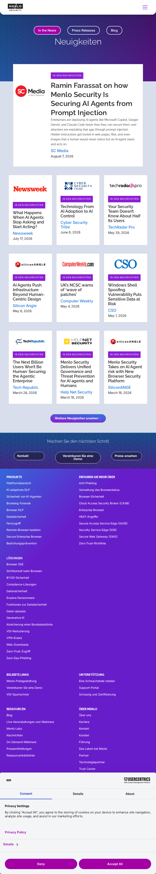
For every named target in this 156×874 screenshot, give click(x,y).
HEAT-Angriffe (88, 516)
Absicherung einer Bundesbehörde (29, 624)
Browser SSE (14, 564)
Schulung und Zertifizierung (97, 694)
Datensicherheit (16, 591)
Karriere (84, 722)
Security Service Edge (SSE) (98, 530)
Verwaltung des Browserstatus (99, 489)
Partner (84, 755)
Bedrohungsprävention (21, 543)
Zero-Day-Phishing (18, 658)
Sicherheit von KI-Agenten (23, 496)
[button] (144, 7)
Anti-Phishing (88, 483)
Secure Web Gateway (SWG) (98, 536)
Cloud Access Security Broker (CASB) (104, 503)
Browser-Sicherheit (91, 496)
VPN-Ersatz (14, 638)
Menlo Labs (14, 728)
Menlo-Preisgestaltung (21, 681)
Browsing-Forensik (18, 503)
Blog (114, 30)
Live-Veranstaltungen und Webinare (30, 722)
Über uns (85, 715)
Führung (84, 742)
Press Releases (83, 30)
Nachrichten (14, 735)
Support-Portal (89, 687)
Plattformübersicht (18, 483)
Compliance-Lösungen (21, 584)
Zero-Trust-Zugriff (18, 651)
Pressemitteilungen (19, 748)
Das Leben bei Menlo (93, 748)
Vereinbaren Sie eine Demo (78, 457)
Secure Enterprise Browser (24, 536)
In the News (47, 30)
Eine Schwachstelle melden (97, 681)
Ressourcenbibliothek (20, 755)
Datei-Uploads (16, 611)
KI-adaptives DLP (18, 489)
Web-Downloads (17, 644)
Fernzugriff (13, 523)
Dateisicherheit (16, 516)
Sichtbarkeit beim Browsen (24, 571)
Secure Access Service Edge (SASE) (103, 523)
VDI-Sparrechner (17, 694)
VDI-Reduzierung (17, 631)
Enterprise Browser (91, 510)
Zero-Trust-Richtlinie (92, 543)
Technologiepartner (92, 762)
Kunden (84, 735)
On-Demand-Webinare (21, 742)
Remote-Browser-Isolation (23, 530)
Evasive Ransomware (20, 597)
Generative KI (15, 617)
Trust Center (87, 768)
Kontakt (23, 456)
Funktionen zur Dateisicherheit (26, 604)
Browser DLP (15, 510)
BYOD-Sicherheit (17, 577)
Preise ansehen (126, 456)
